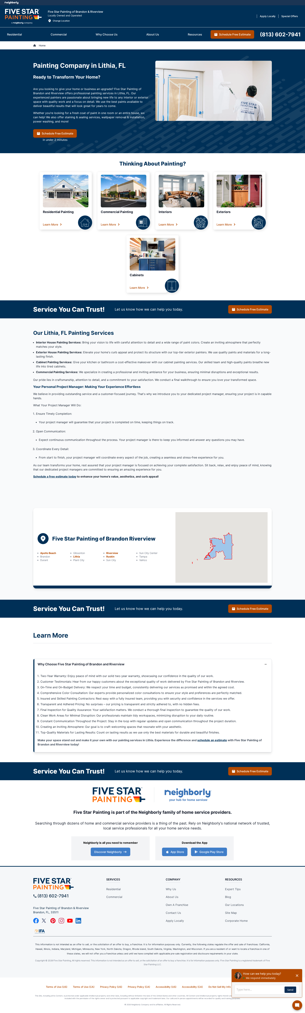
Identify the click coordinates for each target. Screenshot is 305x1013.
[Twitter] (44, 921)
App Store (177, 852)
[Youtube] (70, 921)
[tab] (14, 34)
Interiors (165, 212)
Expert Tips (233, 889)
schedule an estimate (212, 740)
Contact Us (173, 913)
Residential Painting (58, 212)
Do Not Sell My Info (219, 986)
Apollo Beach (48, 553)
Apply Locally (175, 920)
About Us (172, 897)
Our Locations (234, 905)
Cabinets (137, 275)
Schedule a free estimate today (54, 476)
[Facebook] (36, 921)
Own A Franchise (177, 905)
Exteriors (224, 212)
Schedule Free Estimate (57, 133)
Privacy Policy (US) (111, 986)
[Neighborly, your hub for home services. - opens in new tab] (188, 795)
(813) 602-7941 (53, 895)
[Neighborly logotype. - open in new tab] (11, 2)
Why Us (171, 889)
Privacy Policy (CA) (139, 986)
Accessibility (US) (166, 986)
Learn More (50, 224)
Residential (113, 889)
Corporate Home (236, 920)
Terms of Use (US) (56, 986)
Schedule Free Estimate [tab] (235, 34)
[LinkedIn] (78, 921)
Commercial (114, 897)
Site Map (231, 913)
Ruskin (110, 556)
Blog (228, 897)
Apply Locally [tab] (268, 16)
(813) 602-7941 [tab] (280, 34)
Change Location (61, 20)
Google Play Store (211, 852)
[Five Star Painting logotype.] (23, 16)
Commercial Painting (117, 212)
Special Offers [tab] (289, 16)
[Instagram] (61, 921)
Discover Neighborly (108, 852)
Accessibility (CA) (192, 986)
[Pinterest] (53, 921)
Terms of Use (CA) (83, 986)
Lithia (76, 556)
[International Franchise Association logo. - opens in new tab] (39, 931)
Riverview (112, 553)
